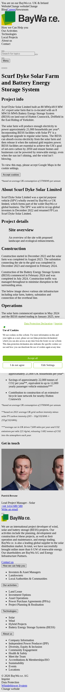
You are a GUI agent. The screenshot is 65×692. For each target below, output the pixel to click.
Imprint (58, 323)
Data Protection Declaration (38, 323)
